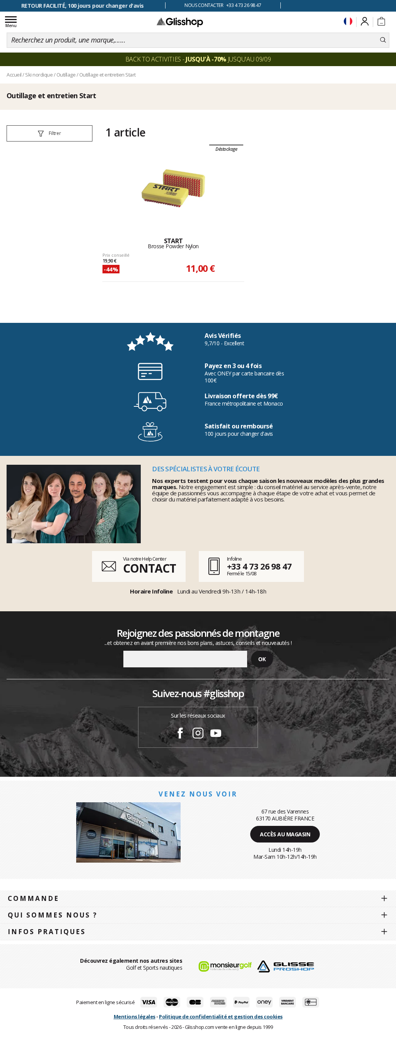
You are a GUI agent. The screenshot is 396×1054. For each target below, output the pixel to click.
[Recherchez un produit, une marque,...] (383, 40)
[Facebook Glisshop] (180, 734)
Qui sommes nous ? (52, 915)
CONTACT (149, 568)
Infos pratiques (47, 931)
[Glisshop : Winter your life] (180, 22)
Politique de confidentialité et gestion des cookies (221, 1016)
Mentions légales (134, 1016)
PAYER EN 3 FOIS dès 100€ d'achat (82, 5)
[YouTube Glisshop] (215, 734)
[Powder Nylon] (173, 188)
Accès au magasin (285, 834)
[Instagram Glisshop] (198, 734)
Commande (33, 898)
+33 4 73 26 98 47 (259, 566)
